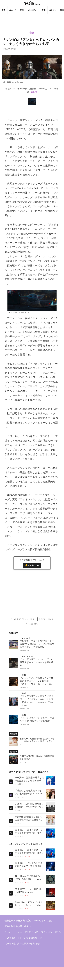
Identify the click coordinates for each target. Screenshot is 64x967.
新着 (3, 10)
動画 (22, 10)
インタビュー (33, 10)
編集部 (34, 92)
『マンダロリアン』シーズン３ (23, 619)
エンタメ (52, 10)
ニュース (12, 10)
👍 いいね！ (32, 565)
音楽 (44, 10)
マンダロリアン (32, 624)
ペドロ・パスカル (46, 619)
